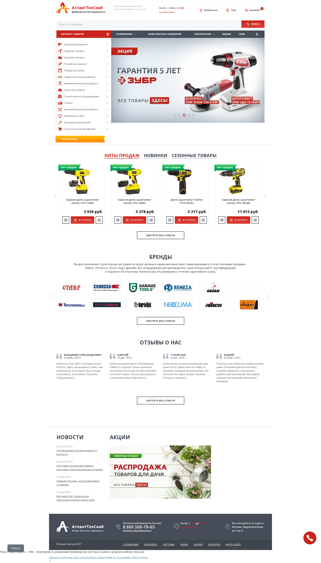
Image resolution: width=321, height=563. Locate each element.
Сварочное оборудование (79, 77)
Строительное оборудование (81, 96)
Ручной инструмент (75, 64)
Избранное (211, 10)
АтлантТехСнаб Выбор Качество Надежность (79, 526)
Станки (68, 103)
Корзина (256, 9)
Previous (53, 296)
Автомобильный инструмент (81, 109)
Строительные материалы (80, 129)
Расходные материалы (77, 122)
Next (267, 296)
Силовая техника (74, 57)
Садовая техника (74, 51)
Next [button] (265, 196)
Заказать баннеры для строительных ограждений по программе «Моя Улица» (98, 557)
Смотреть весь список (160, 235)
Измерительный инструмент (81, 83)
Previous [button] (55, 196)
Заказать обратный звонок (309, 537)
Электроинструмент (76, 44)
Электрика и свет (74, 116)
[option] (82, 196)
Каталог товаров (72, 34)
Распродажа (69, 139)
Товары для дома (74, 70)
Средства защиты (74, 90)
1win (233, 10)
